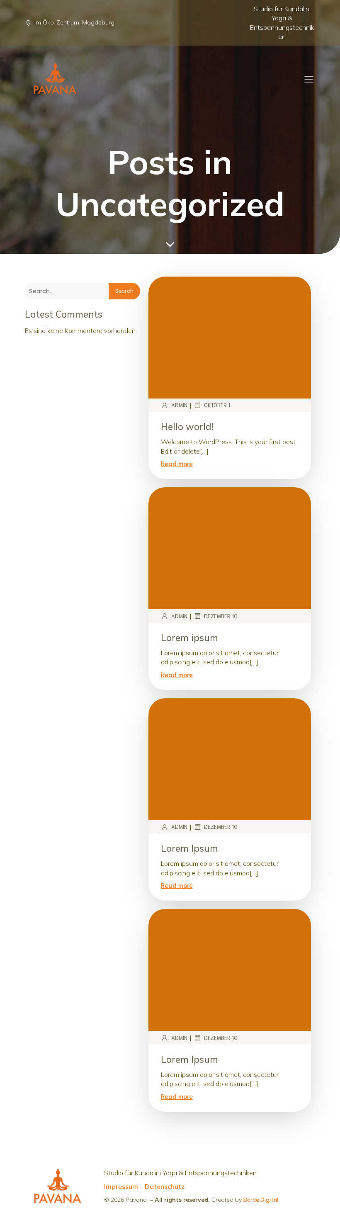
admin (179, 404)
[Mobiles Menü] (309, 79)
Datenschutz (165, 1186)
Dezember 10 (221, 616)
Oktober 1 (217, 404)
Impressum (121, 1186)
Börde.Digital (260, 1199)
